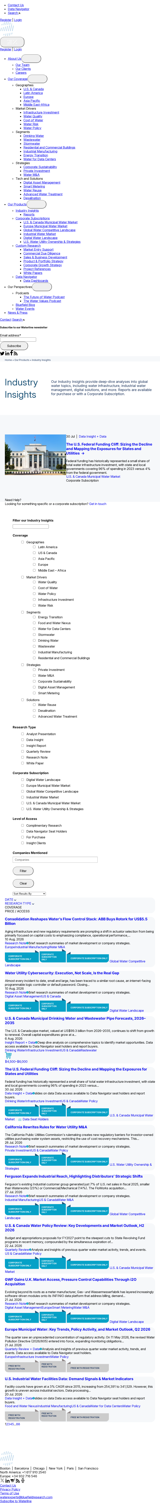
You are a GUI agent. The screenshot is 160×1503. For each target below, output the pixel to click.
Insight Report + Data (20, 1042)
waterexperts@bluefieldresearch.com (26, 1497)
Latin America (33, 93)
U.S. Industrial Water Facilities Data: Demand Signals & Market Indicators (69, 1379)
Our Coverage (18, 79)
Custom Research (28, 246)
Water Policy (32, 128)
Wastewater (31, 140)
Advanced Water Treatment (42, 194)
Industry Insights (27, 210)
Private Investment (36, 171)
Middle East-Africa (36, 105)
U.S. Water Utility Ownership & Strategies (52, 242)
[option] (80, 458)
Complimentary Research (44, 825)
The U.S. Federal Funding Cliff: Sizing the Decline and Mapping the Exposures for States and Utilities (109, 448)
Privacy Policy (10, 1489)
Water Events (25, 309)
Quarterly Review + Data (22, 1349)
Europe (28, 97)
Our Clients (23, 69)
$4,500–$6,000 (16, 1061)
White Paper (35, 763)
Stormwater (31, 143)
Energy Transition (35, 155)
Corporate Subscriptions (33, 218)
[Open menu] (31, 58)
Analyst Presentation (41, 734)
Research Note (37, 757)
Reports (29, 214)
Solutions (33, 700)
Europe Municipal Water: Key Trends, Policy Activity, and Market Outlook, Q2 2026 (77, 1329)
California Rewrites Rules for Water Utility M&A (46, 1127)
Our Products (17, 204)
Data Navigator (18, 9)
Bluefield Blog (25, 305)
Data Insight (34, 740)
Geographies (35, 542)
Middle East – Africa (52, 570)
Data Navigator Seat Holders (46, 831)
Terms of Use (9, 1493)
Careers (21, 73)
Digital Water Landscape (40, 238)
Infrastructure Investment (41, 112)
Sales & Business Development (45, 257)
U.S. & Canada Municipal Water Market (50, 222)
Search (13, 13)
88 (18, 1424)
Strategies (33, 665)
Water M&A (31, 175)
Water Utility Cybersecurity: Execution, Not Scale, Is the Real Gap (62, 973)
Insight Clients (36, 843)
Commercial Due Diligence (41, 253)
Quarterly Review (38, 751)
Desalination (32, 198)
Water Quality (32, 116)
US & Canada (47, 553)
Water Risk (30, 124)
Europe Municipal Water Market (45, 226)
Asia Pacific (31, 101)
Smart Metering (34, 186)
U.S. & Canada (33, 89)
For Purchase (35, 837)
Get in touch (97, 504)
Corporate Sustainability (40, 167)
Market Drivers (36, 577)
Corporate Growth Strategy (42, 265)
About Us (14, 59)
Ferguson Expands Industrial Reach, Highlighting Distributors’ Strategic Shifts (74, 1176)
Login (18, 20)
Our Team (22, 65)
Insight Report (36, 746)
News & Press (18, 313)
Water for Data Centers (39, 159)
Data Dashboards (35, 281)
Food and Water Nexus (54, 623)
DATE (9, 899)
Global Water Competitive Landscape (49, 230)
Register (6, 20)
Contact (5, 320)
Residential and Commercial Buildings (49, 147)
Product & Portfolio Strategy (43, 261)
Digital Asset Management (41, 182)
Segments (33, 612)
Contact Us (16, 5)
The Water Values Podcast (42, 301)
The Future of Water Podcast (44, 297)
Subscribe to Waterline (16, 1501)
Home (8, 360)
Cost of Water (33, 120)
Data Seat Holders (36, 1119)
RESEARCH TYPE (18, 903)
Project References (37, 269)
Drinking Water (33, 136)
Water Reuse (32, 190)
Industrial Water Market (39, 234)
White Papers (32, 273)
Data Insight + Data (92, 436)
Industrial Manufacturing (40, 151)
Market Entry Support (38, 249)
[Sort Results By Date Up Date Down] (29, 894)
